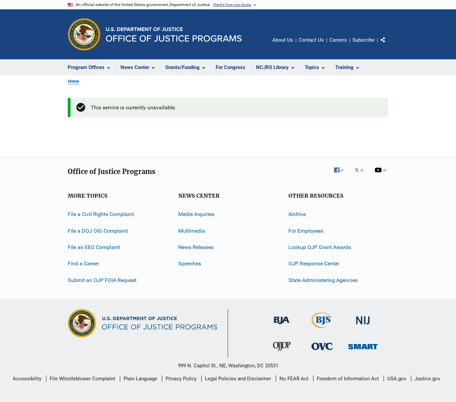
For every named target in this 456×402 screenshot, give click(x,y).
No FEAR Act (293, 379)
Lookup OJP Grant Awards (319, 247)
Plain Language (140, 379)
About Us (282, 40)
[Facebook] (341, 174)
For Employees (305, 231)
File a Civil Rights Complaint (101, 214)
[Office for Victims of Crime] (322, 351)
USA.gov (396, 379)
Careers (338, 40)
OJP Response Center (313, 263)
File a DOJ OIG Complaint (98, 231)
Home (73, 81)
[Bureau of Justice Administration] (281, 325)
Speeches (189, 263)
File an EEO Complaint (94, 247)
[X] (361, 174)
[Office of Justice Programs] (84, 34)
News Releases (196, 247)
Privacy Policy (181, 379)
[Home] (174, 34)
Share (388, 44)
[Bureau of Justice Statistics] (322, 329)
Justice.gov (427, 379)
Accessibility (27, 379)
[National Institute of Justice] (363, 325)
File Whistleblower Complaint (82, 379)
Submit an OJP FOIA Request (102, 280)
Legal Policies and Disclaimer (238, 379)
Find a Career (83, 263)
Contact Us (311, 40)
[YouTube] (381, 174)
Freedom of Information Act (348, 379)
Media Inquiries (196, 214)
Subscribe (364, 40)
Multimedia (191, 231)
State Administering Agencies (323, 280)
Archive (297, 214)
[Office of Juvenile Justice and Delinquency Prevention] (281, 352)
